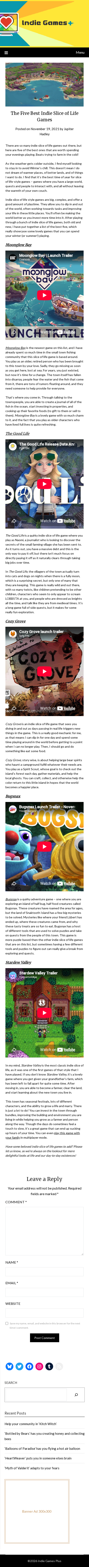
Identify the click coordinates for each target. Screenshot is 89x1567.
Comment (16, 1202)
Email (11, 1283)
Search (11, 1382)
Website (12, 1303)
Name (11, 1262)
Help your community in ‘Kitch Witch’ (31, 1424)
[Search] (76, 1395)
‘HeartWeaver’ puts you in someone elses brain (38, 1458)
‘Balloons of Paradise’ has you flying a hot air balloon (42, 1448)
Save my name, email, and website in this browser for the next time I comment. (45, 1325)
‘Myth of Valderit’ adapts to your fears (32, 1468)
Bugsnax (11, 899)
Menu (80, 52)
